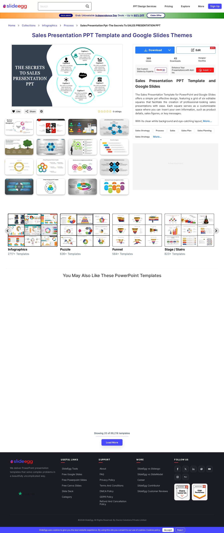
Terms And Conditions (111, 485)
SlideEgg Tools (70, 468)
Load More (112, 442)
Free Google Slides (72, 474)
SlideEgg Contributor (148, 485)
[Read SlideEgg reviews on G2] (182, 492)
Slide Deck (67, 491)
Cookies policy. (153, 530)
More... (157, 136)
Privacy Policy (107, 479)
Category (67, 496)
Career (141, 479)
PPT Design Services (144, 6)
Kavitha (202, 61)
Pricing (169, 6)
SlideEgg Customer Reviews (152, 491)
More (201, 6)
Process (160, 130)
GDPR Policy (106, 496)
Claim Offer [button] (155, 15)
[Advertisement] (175, 166)
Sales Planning (204, 130)
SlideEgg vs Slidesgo (148, 468)
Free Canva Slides (71, 485)
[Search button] (87, 6)
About (103, 468)
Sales (172, 130)
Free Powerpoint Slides (74, 479)
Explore (185, 6)
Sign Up (215, 6)
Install (205, 70)
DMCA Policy (107, 491)
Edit (205, 49)
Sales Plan (186, 130)
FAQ (102, 474)
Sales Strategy (142, 130)
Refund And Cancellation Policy (113, 502)
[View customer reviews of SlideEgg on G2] (199, 492)
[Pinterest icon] (41, 111)
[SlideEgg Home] (33, 461)
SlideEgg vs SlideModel (150, 474)
